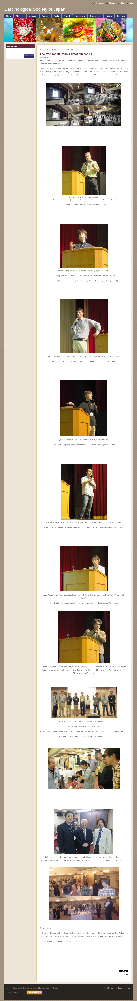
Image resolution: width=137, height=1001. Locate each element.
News (42, 49)
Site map (112, 3)
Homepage (99, 3)
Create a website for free (16, 992)
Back (123, 975)
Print (131, 3)
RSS (122, 3)
